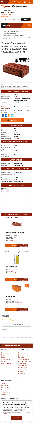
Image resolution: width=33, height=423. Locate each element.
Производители (6, 353)
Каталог (12, 31)
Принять (16, 418)
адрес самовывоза (6, 108)
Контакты (4, 386)
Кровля (3, 361)
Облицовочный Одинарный (15, 232)
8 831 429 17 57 (9, 12)
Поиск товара (6, 363)
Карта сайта (5, 390)
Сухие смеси (5, 359)
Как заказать (22, 353)
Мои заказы (22, 363)
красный (17, 138)
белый (11, 271)
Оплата (20, 355)
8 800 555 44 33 (20, 6)
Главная (5, 31)
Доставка (21, 357)
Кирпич (17, 31)
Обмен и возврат (23, 359)
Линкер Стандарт (11, 266)
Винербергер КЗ (19, 302)
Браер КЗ (12, 240)
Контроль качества (24, 361)
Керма (16, 96)
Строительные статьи (6, 393)
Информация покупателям (22, 366)
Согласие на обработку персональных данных (23, 372)
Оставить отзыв (17, 325)
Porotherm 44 (10, 296)
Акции (3, 384)
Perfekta (17, 273)
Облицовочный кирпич (9, 33)
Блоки (3, 357)
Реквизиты (5, 388)
